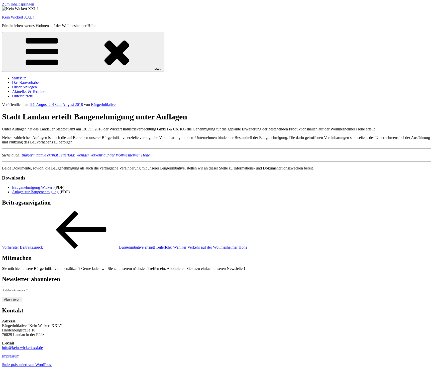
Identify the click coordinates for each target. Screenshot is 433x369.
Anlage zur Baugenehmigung (35, 192)
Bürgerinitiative (103, 104)
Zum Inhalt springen (18, 4)
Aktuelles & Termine (28, 91)
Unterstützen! (22, 96)
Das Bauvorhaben (26, 82)
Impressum (10, 356)
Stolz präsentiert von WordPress (27, 364)
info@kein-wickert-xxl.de (22, 347)
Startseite (19, 78)
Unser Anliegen (24, 87)
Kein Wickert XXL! (18, 17)
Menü (158, 69)
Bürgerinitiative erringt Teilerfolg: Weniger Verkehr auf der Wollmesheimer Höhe (86, 155)
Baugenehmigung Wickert (32, 187)
